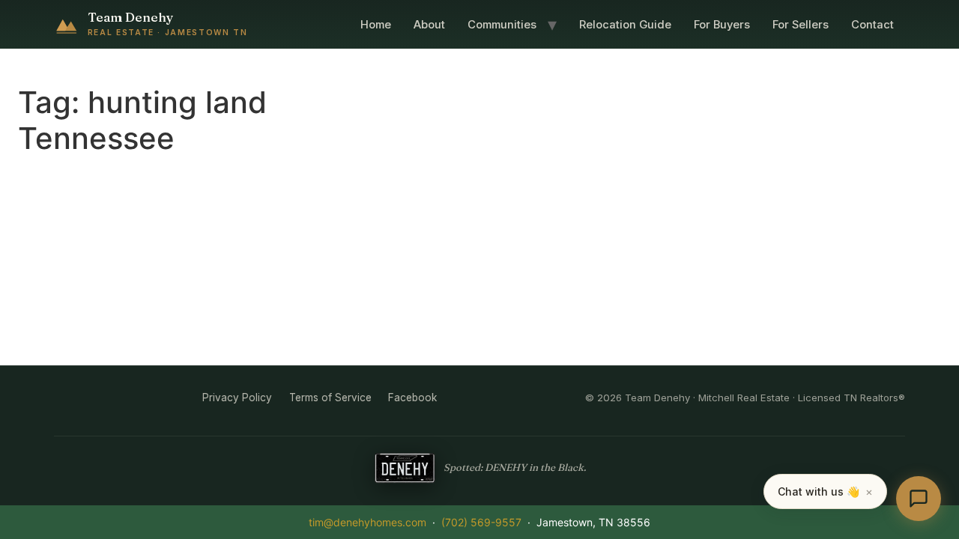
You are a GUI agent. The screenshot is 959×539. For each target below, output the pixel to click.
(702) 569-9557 (481, 522)
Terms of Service (330, 398)
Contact (872, 24)
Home (375, 24)
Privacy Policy (237, 398)
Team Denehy (130, 17)
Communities (502, 24)
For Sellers (800, 24)
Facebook (412, 398)
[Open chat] (918, 498)
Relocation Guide (625, 24)
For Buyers (722, 24)
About (429, 24)
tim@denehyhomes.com (367, 522)
